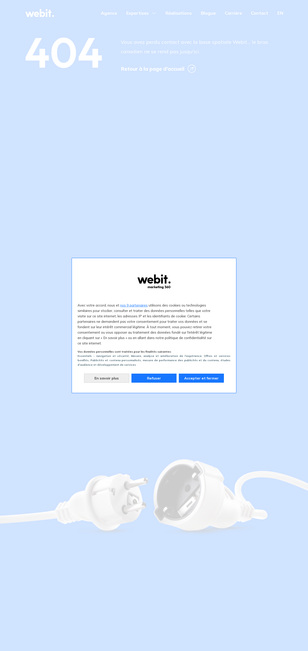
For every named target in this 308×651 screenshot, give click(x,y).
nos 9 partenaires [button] (134, 305)
